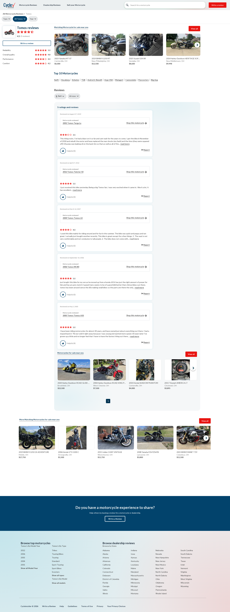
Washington (186, 575)
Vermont (184, 568)
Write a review (217, 5)
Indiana (134, 550)
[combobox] (61, 96)
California (106, 565)
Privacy (100, 606)
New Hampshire (162, 557)
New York (160, 568)
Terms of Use (87, 606)
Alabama (106, 550)
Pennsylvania (161, 590)
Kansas (134, 557)
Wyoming (184, 586)
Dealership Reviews (52, 5)
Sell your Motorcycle (76, 5)
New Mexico (161, 565)
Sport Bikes (56, 568)
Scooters (55, 572)
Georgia (106, 586)
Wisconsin (185, 583)
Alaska (105, 554)
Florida (105, 583)
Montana (134, 593)
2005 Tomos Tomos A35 (73, 315)
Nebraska (159, 550)
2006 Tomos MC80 (71, 267)
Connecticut (108, 572)
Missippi (134, 586)
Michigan (134, 579)
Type (5, 19)
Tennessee (185, 557)
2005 (23, 557)
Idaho (105, 590)
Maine (133, 568)
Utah (183, 565)
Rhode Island (161, 593)
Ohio (158, 579)
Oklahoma (160, 583)
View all (194, 29)
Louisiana (135, 565)
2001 (23, 565)
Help (62, 606)
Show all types (58, 575)
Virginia (184, 572)
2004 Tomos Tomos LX (73, 218)
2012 (23, 550)
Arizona (106, 557)
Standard (55, 561)
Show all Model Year (29, 568)
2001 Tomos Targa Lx (72, 123)
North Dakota (161, 575)
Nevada (159, 554)
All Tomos (19, 19)
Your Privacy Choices (116, 606)
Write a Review (115, 519)
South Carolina (187, 550)
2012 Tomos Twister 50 (73, 172)
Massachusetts (137, 575)
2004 (23, 561)
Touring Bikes (57, 554)
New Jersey (160, 561)
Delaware (106, 575)
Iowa (133, 554)
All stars (72, 96)
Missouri (134, 590)
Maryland (134, 572)
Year (32, 19)
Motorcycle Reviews (28, 5)
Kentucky (135, 561)
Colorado (106, 568)
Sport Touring (57, 565)
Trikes (54, 550)
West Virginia (186, 579)
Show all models (58, 583)
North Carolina (162, 572)
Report (146, 150)
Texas (183, 561)
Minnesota (135, 583)
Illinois (105, 593)
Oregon (159, 586)
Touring (55, 557)
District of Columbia (111, 579)
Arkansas (106, 561)
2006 (23, 554)
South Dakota (186, 554)
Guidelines (72, 606)
